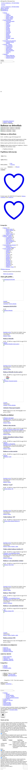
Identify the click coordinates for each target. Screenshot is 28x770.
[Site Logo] (4, 9)
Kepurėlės (8, 25)
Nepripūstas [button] (12, 164)
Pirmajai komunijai (10, 50)
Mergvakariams (9, 49)
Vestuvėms (8, 51)
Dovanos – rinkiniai (7, 44)
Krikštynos (11, 197)
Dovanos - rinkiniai (7, 236)
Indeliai (7, 23)
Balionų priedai (9, 18)
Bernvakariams (9, 45)
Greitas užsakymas (10, 3)
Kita (7, 39)
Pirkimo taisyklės (7, 649)
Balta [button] (7, 376)
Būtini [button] (2, 749)
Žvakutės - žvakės (10, 266)
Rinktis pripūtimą (4, 164)
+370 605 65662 (11, 674)
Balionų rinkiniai (9, 17)
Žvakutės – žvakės (10, 38)
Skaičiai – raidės (9, 16)
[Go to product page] (15, 290)
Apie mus (5, 665)
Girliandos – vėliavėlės (8, 659)
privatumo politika (13, 709)
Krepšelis (3, 683)
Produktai (5, 692)
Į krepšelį (3, 169)
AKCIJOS (3, 5)
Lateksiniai (8, 15)
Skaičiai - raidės (9, 234)
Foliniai (7, 14)
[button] (2, 60)
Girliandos (8, 22)
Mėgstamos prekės (7, 650)
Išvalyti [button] (17, 166)
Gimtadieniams (9, 46)
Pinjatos (7, 27)
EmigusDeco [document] (4, 663)
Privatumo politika (7, 668)
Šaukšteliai (8, 35)
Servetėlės (8, 31)
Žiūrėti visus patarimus (8, 273)
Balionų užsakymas (10, 55)
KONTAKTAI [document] (5, 670)
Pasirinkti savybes (7, 332)
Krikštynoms (8, 48)
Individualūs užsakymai (8, 660)
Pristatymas (5, 647)
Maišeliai (8, 43)
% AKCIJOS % (6, 698)
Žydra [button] (7, 378)
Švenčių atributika (7, 20)
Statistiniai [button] (3, 732)
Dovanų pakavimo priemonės (9, 40)
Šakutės (7, 34)
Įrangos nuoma (6, 657)
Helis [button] (11, 163)
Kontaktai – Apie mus (8, 700)
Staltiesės (8, 33)
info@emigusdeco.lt (12, 675)
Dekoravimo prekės (10, 21)
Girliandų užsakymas (10, 56)
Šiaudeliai (8, 37)
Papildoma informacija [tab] (8, 149)
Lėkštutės (8, 26)
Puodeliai (8, 28)
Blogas (2, 8)
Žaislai (7, 53)
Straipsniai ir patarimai (8, 651)
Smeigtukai (8, 32)
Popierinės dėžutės (10, 42)
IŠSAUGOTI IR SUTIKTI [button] (6, 766)
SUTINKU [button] (3, 711)
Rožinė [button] (7, 377)
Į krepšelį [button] (5, 301)
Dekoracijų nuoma (10, 57)
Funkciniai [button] (3, 756)
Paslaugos (5, 54)
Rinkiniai (8, 29)
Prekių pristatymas (7, 705)
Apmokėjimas (8, 683)
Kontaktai (7, 8)
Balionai (5, 12)
